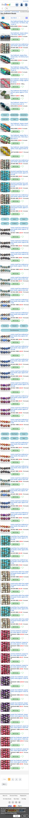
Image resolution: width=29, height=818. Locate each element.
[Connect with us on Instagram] (16, 802)
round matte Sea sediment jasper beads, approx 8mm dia (19, 161)
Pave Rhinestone (14, 330)
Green (23, 434)
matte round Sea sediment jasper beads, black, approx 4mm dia (19, 467)
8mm (24, 219)
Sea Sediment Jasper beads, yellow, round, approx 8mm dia (19, 148)
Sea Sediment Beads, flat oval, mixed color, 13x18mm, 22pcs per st (20, 22)
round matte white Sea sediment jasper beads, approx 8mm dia (20, 585)
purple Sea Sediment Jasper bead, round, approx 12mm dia (19, 678)
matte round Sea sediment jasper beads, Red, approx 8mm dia (19, 444)
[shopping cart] (17, 4)
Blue (24, 438)
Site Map (24, 799)
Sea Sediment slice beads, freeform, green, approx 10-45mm (19, 92)
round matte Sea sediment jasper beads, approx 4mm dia (19, 195)
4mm (5, 219)
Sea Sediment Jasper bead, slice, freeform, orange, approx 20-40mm (20, 80)
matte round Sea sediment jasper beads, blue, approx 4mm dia (19, 490)
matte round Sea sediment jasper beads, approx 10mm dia (19, 266)
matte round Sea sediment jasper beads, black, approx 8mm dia (19, 242)
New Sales (16, 799)
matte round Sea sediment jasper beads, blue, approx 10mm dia (19, 301)
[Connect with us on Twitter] (19, 802)
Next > (4, 784)
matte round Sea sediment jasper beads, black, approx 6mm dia (19, 254)
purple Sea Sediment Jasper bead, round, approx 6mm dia (19, 715)
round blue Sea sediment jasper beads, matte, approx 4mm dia (19, 608)
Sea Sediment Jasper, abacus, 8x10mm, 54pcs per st (19, 33)
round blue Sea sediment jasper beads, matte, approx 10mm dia (19, 538)
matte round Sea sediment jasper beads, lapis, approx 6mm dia (19, 372)
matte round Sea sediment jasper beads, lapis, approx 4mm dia (19, 502)
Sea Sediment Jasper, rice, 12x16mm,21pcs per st (19, 103)
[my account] (21, 4)
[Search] (7, 8)
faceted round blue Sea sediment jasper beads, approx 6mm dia (19, 184)
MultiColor (5, 434)
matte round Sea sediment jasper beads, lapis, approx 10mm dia (19, 347)
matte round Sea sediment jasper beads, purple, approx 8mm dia (19, 397)
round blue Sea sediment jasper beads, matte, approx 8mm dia (19, 549)
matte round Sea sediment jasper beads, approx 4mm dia (19, 478)
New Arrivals (25, 1)
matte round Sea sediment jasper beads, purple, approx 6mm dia (19, 409)
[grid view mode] (27, 18)
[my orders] (26, 4)
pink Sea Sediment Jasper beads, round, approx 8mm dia (19, 749)
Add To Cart (15, 29)
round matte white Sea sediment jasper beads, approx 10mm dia (20, 573)
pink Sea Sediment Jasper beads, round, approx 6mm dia (19, 761)
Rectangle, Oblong (23, 119)
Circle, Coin (5, 119)
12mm (23, 223)
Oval (14, 119)
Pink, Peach (14, 434)
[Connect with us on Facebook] (9, 802)
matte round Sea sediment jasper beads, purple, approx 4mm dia (19, 514)
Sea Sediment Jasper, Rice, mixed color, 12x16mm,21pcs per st (19, 56)
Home (1, 11)
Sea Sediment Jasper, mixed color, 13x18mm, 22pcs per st (19, 125)
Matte (23, 326)
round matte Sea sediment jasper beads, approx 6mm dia (19, 44)
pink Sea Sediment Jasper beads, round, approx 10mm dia (19, 738)
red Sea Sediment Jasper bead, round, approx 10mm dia (19, 643)
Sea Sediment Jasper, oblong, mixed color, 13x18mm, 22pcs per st (19, 68)
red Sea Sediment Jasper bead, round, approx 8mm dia (19, 654)
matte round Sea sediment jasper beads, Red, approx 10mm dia (19, 421)
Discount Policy (13, 795)
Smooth (14, 326)
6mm (14, 219)
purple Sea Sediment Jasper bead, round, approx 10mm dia (19, 691)
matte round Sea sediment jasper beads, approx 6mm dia (19, 289)
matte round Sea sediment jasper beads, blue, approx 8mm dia (19, 314)
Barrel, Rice (24, 115)
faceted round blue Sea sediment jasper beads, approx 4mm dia (19, 207)
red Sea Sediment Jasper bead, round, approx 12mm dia (19, 631)
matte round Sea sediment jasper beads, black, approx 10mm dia (19, 229)
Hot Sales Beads (7, 799)
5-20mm (14, 223)
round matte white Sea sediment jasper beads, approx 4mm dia (20, 620)
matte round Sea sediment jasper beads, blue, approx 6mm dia (19, 336)
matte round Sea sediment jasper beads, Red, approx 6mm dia (19, 456)
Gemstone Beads (15, 11)
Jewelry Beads (7, 11)
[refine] (3, 18)
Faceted (5, 326)
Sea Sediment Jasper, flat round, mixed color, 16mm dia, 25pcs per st (19, 137)
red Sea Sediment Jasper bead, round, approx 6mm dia (19, 666)
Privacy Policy (13, 813)
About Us (5, 795)
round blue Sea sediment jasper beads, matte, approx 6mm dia (19, 561)
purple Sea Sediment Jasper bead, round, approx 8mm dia (19, 703)
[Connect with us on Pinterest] (13, 802)
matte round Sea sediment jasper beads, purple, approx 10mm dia (20, 384)
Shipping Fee (23, 795)
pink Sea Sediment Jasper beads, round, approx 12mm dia (19, 726)
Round (5, 115)
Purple (5, 438)
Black (14, 438)
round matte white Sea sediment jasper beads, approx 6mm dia (20, 597)
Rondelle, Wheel (14, 115)
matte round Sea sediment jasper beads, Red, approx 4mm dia (19, 526)
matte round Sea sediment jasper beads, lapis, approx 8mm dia (19, 361)
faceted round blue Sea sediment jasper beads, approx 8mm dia (19, 173)
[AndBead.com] (5, 4)
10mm (5, 223)
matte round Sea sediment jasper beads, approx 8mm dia (19, 278)
